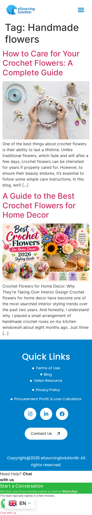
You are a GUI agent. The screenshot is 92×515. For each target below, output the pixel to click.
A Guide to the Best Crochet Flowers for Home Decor (39, 205)
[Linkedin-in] (46, 414)
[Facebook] (62, 414)
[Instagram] (30, 414)
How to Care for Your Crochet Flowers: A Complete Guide (40, 63)
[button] (81, 10)
